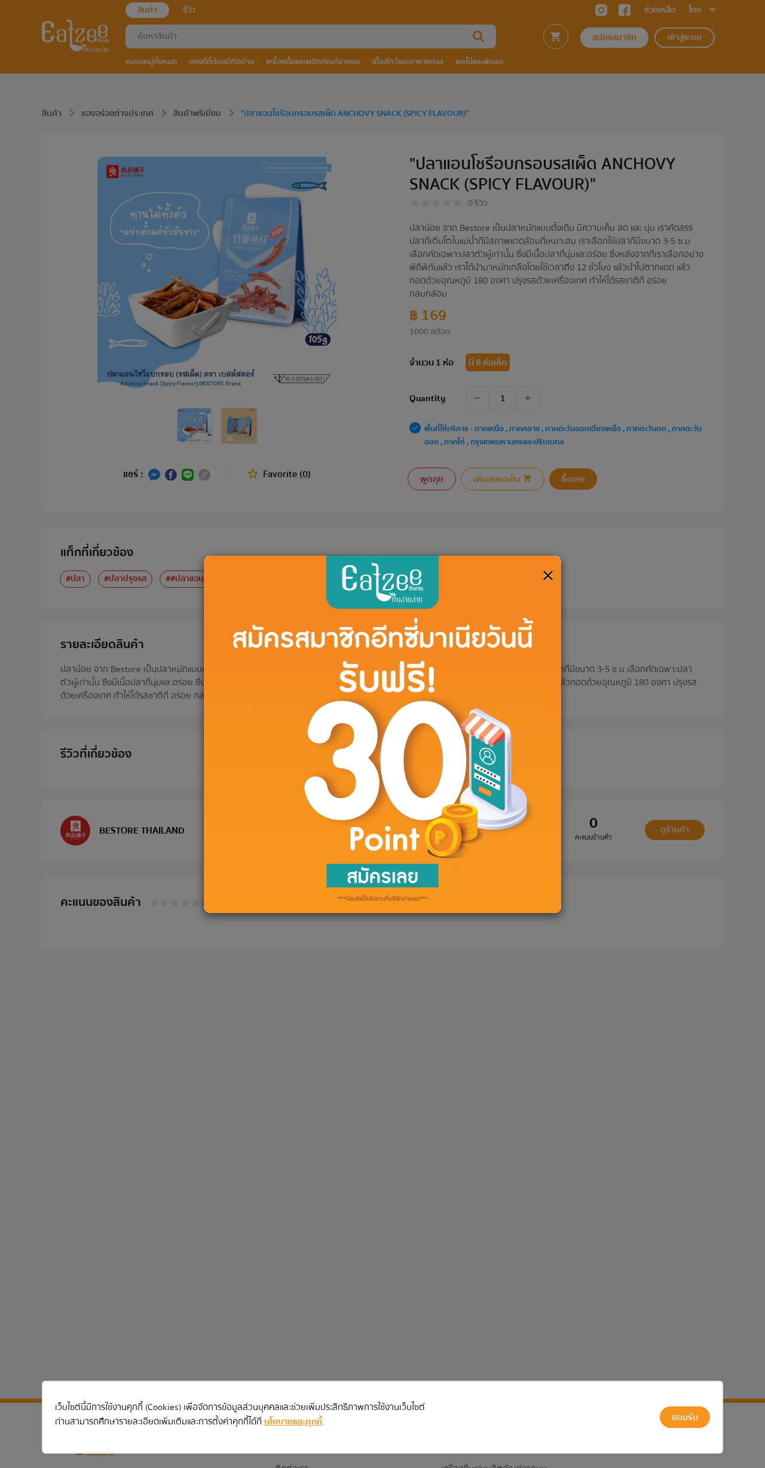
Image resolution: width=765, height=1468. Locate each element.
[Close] (548, 575)
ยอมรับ (685, 1417)
